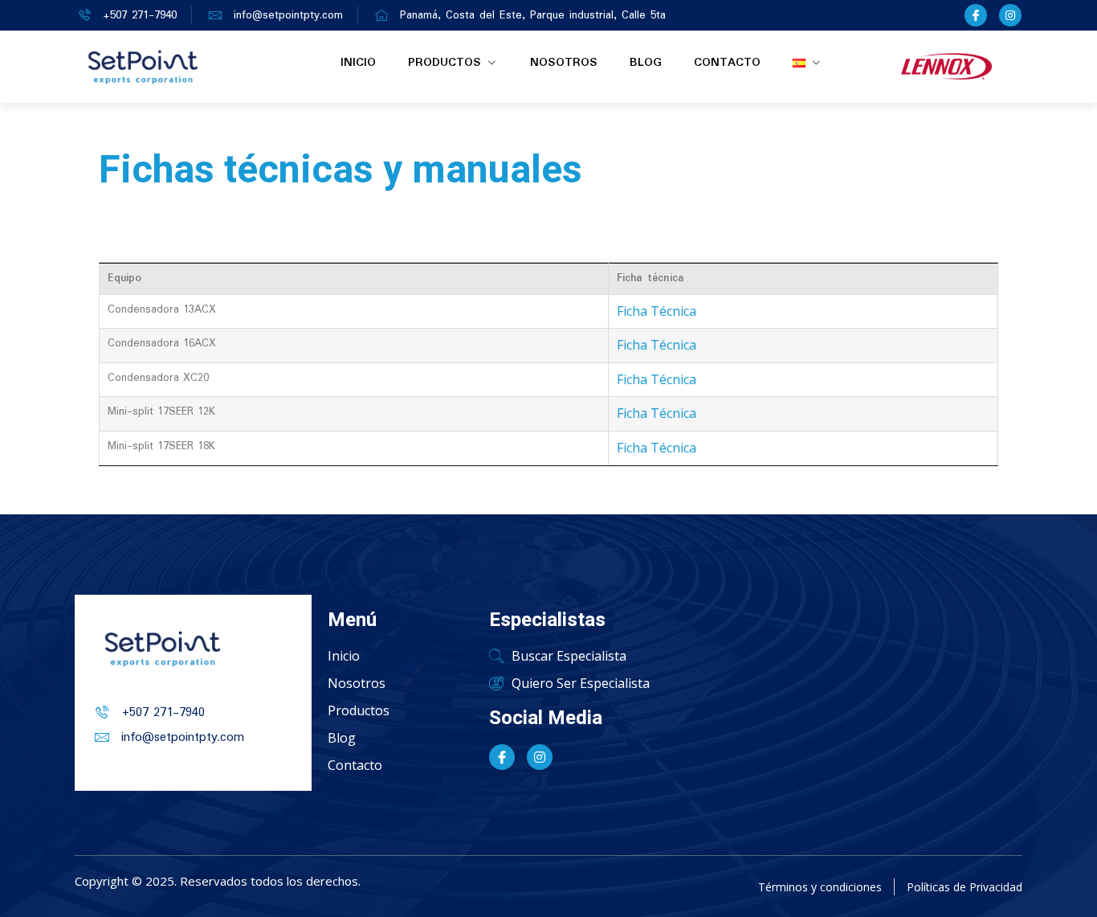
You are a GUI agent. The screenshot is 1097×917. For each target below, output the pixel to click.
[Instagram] (1010, 15)
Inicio (358, 62)
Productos (444, 62)
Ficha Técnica (656, 311)
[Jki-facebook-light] (975, 15)
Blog (646, 62)
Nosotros (563, 62)
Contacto (727, 62)
